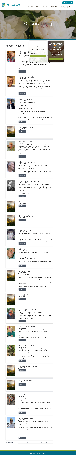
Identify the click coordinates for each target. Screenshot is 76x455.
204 (49, 442)
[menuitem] (30, 6)
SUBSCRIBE (38, 56)
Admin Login (42, 453)
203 (46, 442)
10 (41, 442)
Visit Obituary (22, 71)
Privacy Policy (32, 453)
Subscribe (56, 58)
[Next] (52, 442)
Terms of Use (37, 453)
